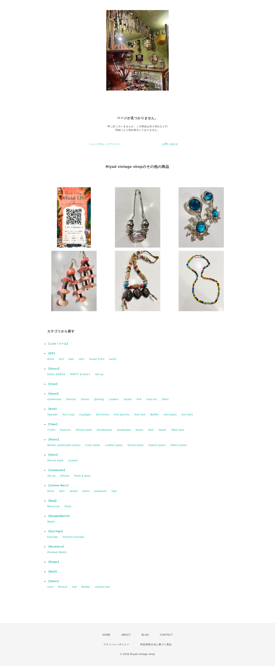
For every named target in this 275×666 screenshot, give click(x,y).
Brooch (62, 586)
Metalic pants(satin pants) (64, 445)
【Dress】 (54, 368)
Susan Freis (96, 359)
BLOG (145, 634)
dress (50, 359)
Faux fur (152, 399)
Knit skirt (187, 414)
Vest (151, 430)
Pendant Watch (57, 552)
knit (61, 359)
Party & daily (82, 475)
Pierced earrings (73, 537)
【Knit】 (52, 409)
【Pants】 (53, 439)
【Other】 (53, 581)
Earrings (52, 537)
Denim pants (136, 445)
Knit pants (170, 414)
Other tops (177, 430)
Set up (99, 374)
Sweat (162, 430)
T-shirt (51, 430)
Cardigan (85, 414)
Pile (139, 399)
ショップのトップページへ (105, 144)
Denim (85, 399)
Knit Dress (102, 414)
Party (68, 506)
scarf (50, 586)
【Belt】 (52, 571)
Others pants (179, 445)
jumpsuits (100, 491)
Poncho (71, 399)
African (64, 475)
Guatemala (124, 430)
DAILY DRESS (56, 374)
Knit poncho (121, 414)
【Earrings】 (55, 531)
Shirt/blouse (104, 430)
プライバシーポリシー (116, 644)
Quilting (99, 399)
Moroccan (53, 506)
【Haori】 (53, 393)
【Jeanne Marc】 (58, 485)
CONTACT (166, 634)
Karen (139, 430)
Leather (114, 399)
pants (112, 359)
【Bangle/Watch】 (59, 516)
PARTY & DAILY (80, 374)
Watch (51, 521)
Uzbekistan (54, 399)
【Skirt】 (53, 454)
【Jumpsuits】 (56, 470)
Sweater (52, 414)
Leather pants (114, 445)
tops (71, 359)
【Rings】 (53, 562)
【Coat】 (53, 384)
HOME (106, 634)
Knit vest (139, 414)
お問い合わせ (170, 144)
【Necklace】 (56, 546)
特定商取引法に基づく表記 (156, 644)
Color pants (92, 445)
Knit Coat (68, 414)
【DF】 (51, 353)
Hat (74, 586)
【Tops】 (53, 424)
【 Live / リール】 (58, 343)
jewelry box (102, 586)
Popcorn (65, 430)
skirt (81, 359)
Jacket (128, 399)
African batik (84, 430)
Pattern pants (157, 445)
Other (165, 399)
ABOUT (126, 634)
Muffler (154, 414)
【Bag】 (52, 500)
